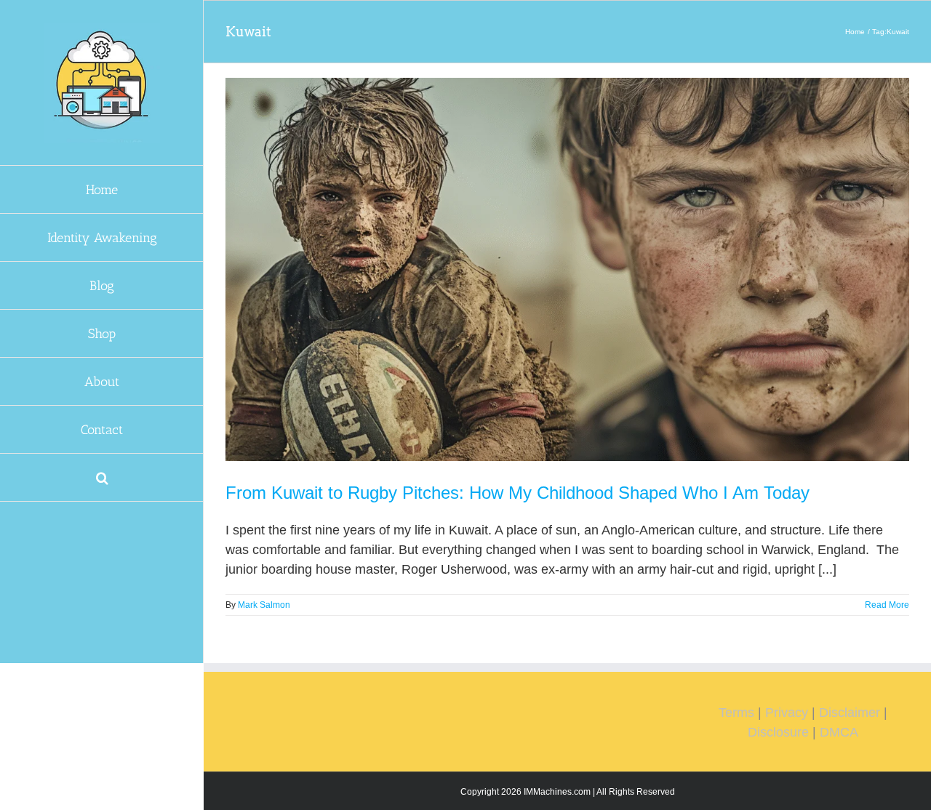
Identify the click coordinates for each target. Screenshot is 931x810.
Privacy (786, 712)
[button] (102, 478)
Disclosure (778, 732)
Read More (887, 605)
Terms (736, 712)
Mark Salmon (264, 605)
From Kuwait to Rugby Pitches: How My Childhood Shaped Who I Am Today (517, 492)
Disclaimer (849, 712)
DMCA (839, 732)
